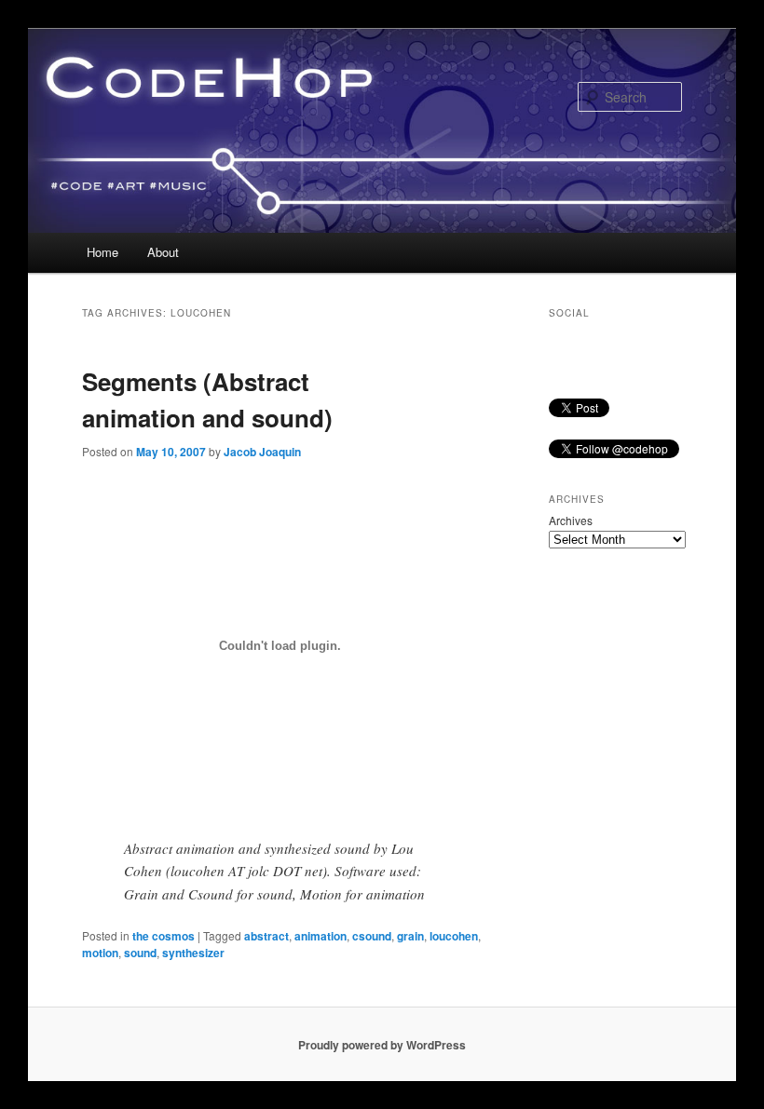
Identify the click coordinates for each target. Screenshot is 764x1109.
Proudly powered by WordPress (382, 1044)
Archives (571, 520)
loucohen (454, 935)
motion (100, 952)
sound (140, 952)
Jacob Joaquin (262, 451)
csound (371, 935)
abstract (266, 935)
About (163, 252)
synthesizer (193, 952)
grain (410, 935)
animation (320, 935)
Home (102, 252)
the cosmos (163, 935)
